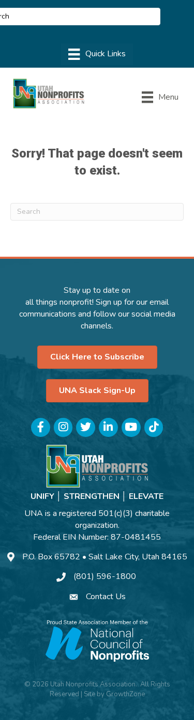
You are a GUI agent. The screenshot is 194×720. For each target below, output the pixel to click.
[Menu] (96, 54)
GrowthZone (125, 694)
